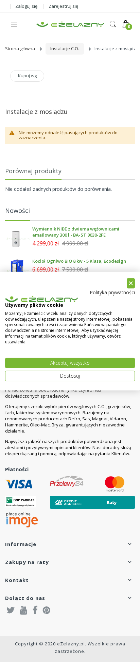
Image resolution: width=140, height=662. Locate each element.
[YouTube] (24, 610)
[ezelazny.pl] (70, 24)
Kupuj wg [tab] (27, 76)
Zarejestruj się (63, 6)
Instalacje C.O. (64, 48)
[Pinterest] (46, 610)
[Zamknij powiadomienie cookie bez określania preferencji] (131, 283)
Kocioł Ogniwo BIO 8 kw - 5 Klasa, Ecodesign (79, 261)
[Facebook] (35, 610)
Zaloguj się (26, 6)
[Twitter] (11, 610)
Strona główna (20, 48)
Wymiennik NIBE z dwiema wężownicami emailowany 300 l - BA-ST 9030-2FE (75, 232)
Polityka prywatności (112, 292)
